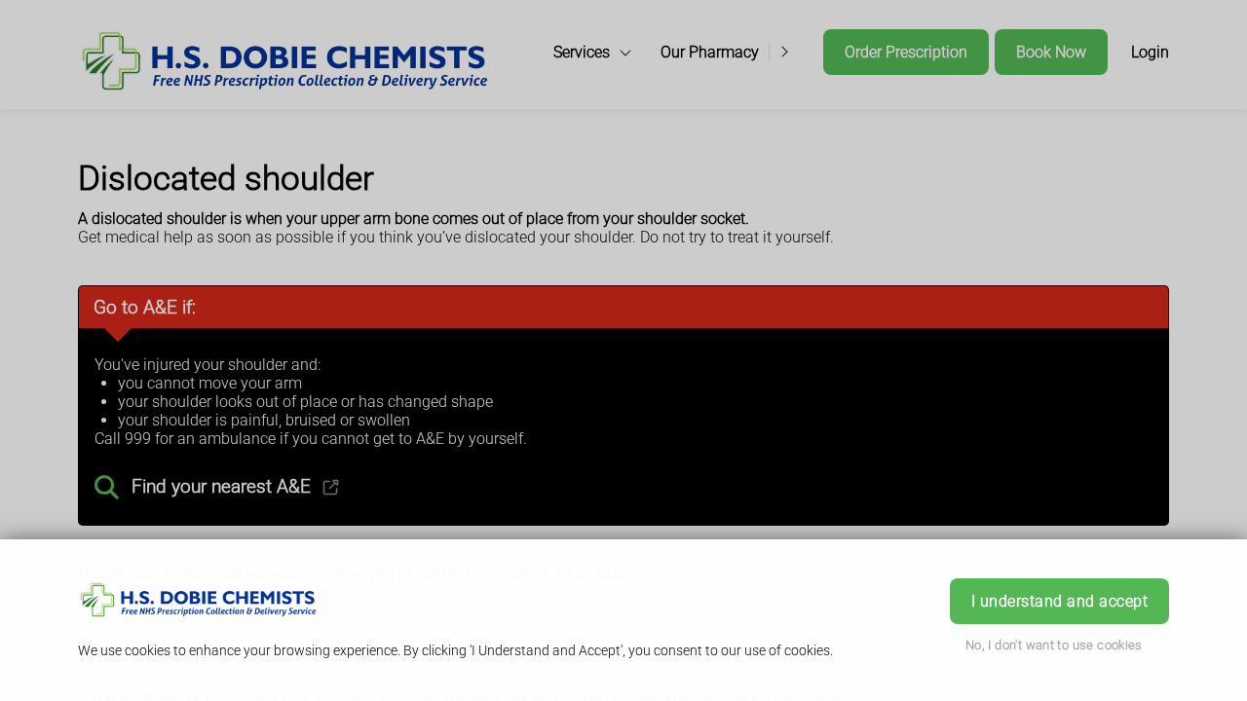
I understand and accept (1059, 601)
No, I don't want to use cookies (1054, 645)
